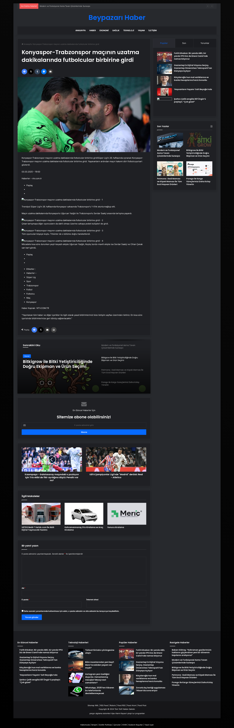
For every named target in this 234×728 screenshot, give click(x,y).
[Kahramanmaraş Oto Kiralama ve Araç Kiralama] (84, 514)
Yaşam (141, 30)
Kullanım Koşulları (136, 725)
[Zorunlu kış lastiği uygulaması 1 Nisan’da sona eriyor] (126, 690)
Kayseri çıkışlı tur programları (133, 713)
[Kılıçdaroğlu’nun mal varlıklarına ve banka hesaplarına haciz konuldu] (164, 81)
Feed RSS (121, 705)
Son (184, 43)
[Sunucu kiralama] (126, 514)
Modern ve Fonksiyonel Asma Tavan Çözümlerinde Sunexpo (168, 153)
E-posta (26, 599)
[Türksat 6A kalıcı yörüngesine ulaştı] (75, 654)
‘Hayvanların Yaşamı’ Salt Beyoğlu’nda (193, 89)
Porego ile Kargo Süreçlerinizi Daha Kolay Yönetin (198, 181)
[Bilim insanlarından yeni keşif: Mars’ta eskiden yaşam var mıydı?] (75, 666)
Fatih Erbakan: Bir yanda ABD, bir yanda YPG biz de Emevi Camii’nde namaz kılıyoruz (191, 56)
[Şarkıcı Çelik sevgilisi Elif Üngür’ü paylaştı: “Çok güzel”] (164, 105)
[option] (83, 366)
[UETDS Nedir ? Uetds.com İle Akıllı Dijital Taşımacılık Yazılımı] (41, 514)
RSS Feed (104, 705)
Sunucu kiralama (115, 527)
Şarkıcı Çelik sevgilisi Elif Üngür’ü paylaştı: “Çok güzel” (190, 100)
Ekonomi (104, 30)
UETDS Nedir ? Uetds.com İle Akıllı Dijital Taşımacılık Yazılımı (38, 528)
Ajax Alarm (115, 713)
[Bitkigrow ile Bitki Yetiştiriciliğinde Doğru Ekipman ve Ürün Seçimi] (199, 140)
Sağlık (115, 30)
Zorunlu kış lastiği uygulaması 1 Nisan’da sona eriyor (150, 689)
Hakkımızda (85, 725)
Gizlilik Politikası (105, 725)
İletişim (153, 30)
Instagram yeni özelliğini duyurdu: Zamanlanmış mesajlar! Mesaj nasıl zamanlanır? (97, 678)
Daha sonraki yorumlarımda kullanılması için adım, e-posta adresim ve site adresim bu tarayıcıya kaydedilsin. (71, 611)
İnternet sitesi (92, 599)
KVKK (124, 725)
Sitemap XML (93, 705)
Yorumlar (205, 43)
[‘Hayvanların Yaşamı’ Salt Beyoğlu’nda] (164, 92)
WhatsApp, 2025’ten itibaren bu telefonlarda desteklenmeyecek (99, 690)
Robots (113, 705)
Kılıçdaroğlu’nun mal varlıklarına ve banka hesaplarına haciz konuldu (191, 78)
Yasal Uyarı (149, 725)
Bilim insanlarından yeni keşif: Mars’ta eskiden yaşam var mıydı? (99, 665)
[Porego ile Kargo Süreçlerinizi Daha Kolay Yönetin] (199, 168)
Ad (23, 588)
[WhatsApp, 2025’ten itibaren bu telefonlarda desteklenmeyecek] (75, 691)
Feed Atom (131, 705)
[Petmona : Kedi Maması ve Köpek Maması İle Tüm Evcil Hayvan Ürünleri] (170, 168)
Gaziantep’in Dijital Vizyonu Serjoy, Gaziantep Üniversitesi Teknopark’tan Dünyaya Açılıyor (193, 68)
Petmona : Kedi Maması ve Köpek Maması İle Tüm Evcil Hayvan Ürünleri (169, 181)
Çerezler (117, 725)
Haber (92, 30)
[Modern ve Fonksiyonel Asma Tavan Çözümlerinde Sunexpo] (170, 140)
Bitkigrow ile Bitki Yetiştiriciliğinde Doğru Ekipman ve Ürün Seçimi (197, 153)
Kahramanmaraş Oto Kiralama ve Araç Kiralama (84, 528)
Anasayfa (80, 30)
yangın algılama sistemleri (100, 713)
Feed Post (142, 705)
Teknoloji (128, 30)
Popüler (164, 43)
